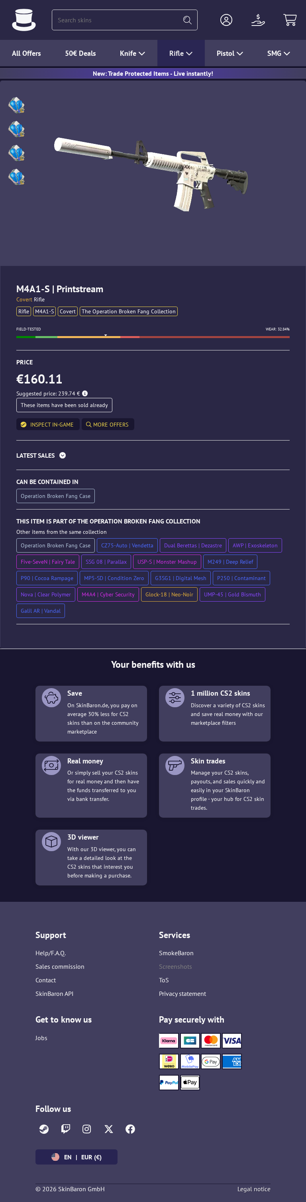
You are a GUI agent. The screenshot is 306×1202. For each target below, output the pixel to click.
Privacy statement (182, 993)
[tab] (153, 457)
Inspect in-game (52, 424)
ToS (164, 980)
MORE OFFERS (110, 424)
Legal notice (254, 1189)
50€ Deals (80, 53)
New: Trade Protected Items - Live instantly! (153, 73)
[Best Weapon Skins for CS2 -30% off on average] (24, 20)
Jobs (41, 1038)
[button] (226, 20)
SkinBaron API (54, 993)
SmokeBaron (176, 953)
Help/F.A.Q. (50, 953)
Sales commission (59, 966)
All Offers (26, 53)
